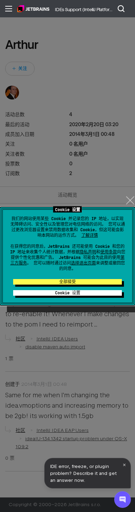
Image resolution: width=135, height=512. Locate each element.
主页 (33, 8)
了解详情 (89, 235)
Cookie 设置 (67, 293)
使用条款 (108, 252)
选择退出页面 (83, 263)
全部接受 (67, 282)
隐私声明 (88, 252)
